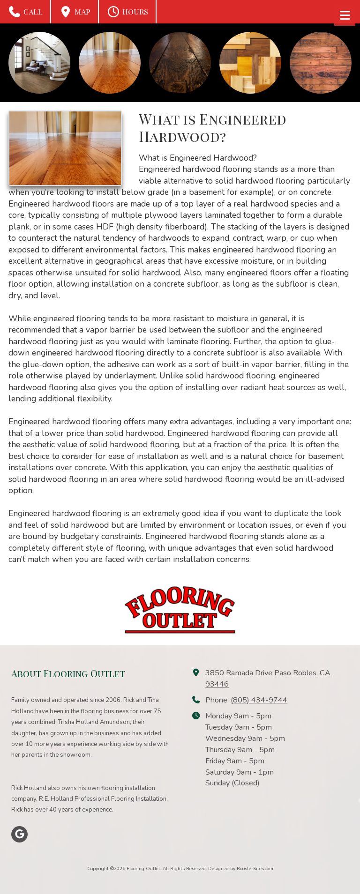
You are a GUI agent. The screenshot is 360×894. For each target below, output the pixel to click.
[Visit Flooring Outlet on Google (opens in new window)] (19, 834)
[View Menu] (344, 15)
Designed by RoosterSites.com (240, 868)
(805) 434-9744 (259, 700)
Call (32, 11)
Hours (134, 11)
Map (81, 11)
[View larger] (39, 63)
